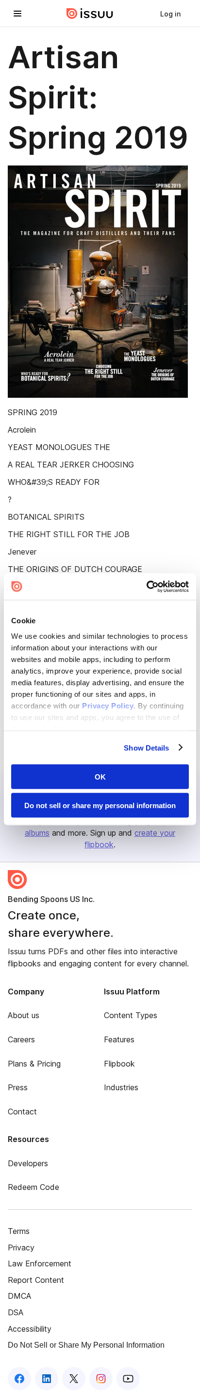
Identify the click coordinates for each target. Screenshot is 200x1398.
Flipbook (119, 1063)
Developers (28, 1163)
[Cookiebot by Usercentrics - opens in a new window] (146, 586)
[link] (170, 13)
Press (18, 1087)
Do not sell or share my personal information (100, 805)
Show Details (146, 747)
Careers (21, 1039)
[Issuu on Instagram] (101, 1378)
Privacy (21, 1247)
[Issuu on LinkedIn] (46, 1378)
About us (23, 1015)
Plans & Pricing (34, 1063)
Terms (19, 1231)
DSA (15, 1312)
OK (100, 777)
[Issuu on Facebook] (19, 1378)
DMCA (19, 1296)
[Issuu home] (90, 13)
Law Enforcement (39, 1263)
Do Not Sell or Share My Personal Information (86, 1345)
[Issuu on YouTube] (128, 1378)
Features (119, 1039)
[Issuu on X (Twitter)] (73, 1378)
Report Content (36, 1280)
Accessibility (29, 1329)
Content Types (130, 1015)
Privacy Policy (107, 705)
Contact (22, 1111)
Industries (121, 1087)
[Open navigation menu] (17, 13)
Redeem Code (33, 1187)
